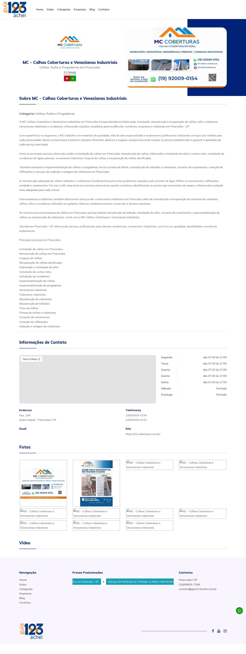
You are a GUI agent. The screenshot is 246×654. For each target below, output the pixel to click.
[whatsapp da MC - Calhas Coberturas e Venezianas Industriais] (239, 610)
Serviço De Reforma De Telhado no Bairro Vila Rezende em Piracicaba (140, 581)
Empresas (80, 9)
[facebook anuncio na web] (214, 631)
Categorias (63, 9)
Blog (92, 9)
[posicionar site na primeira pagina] (14, 9)
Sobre (50, 9)
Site (72, 78)
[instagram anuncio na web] (225, 631)
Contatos (103, 9)
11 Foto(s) (70, 72)
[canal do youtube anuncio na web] (220, 631)
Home (39, 9)
